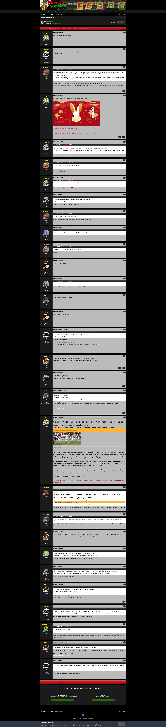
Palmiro (46, 356)
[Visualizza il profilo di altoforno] (46, 147)
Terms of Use (58, 724)
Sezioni (43, 11)
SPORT (54, 419)
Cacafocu (46, 487)
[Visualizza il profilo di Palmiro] (46, 361)
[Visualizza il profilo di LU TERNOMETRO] (46, 233)
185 (55, 28)
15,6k (47, 78)
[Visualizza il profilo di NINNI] (46, 572)
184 (52, 28)
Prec (44, 28)
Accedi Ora (103, 700)
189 (66, 28)
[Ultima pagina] (82, 28)
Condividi (113, 22)
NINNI (46, 567)
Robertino (46, 67)
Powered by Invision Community (83, 719)
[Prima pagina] (41, 28)
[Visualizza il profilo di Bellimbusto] (46, 395)
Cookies (91, 718)
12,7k (47, 367)
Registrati (122, 8)
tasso (46, 160)
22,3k (47, 44)
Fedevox (46, 261)
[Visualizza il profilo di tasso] (46, 165)
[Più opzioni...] (124, 32)
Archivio (62, 11)
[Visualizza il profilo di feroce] (46, 300)
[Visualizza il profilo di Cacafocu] (46, 492)
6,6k (47, 384)
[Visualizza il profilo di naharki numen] (46, 629)
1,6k (47, 255)
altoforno (66, 69)
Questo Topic (118, 11)
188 (64, 28)
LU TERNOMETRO (46, 228)
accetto (122, 723)
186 (58, 28)
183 (50, 28)
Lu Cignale (46, 33)
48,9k (47, 153)
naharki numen (46, 624)
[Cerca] (124, 12)
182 (47, 28)
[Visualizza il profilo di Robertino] (46, 72)
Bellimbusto (46, 391)
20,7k (47, 578)
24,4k (47, 560)
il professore (46, 49)
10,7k (47, 306)
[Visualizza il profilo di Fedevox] (46, 266)
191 (72, 28)
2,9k (47, 635)
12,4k (47, 272)
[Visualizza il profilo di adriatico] (46, 553)
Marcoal (46, 373)
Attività (49, 11)
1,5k (47, 239)
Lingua (75, 718)
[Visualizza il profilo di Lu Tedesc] (46, 249)
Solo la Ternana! (56, 23)
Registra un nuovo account (63, 700)
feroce (46, 295)
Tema (79, 718)
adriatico (46, 548)
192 (75, 28)
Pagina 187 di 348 (87, 28)
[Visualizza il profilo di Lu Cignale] (46, 38)
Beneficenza (55, 11)
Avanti (78, 28)
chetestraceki (49, 21)
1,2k (47, 171)
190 (69, 28)
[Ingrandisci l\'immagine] (76, 113)
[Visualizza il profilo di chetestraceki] (42, 22)
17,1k (47, 499)
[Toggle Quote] (54, 69)
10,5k (47, 402)
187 (61, 28)
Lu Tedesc (46, 244)
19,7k (47, 61)
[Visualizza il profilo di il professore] (46, 54)
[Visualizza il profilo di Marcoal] (46, 378)
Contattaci (68, 11)
